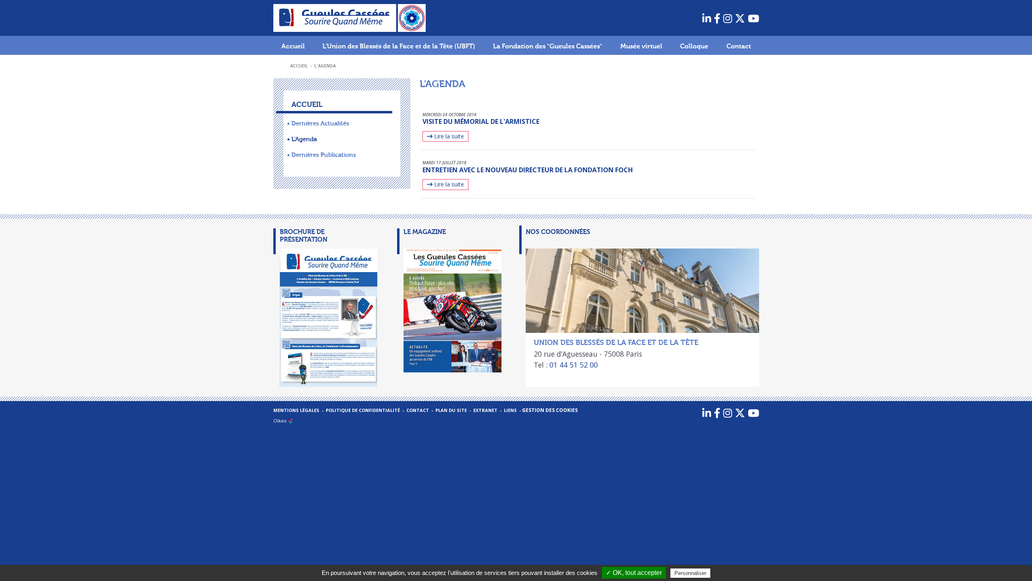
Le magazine (425, 232)
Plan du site (451, 410)
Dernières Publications (323, 155)
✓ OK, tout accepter (634, 572)
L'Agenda (325, 66)
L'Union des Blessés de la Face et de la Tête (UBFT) (398, 46)
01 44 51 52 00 (573, 365)
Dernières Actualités (320, 123)
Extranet (485, 410)
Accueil (293, 46)
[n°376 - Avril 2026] (446, 310)
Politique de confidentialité (363, 410)
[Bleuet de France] (412, 17)
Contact (738, 46)
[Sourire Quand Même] (335, 17)
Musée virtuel (641, 46)
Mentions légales (296, 410)
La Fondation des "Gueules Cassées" (547, 46)
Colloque (694, 46)
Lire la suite (448, 136)
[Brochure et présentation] (322, 318)
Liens (510, 410)
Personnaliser (690, 573)
